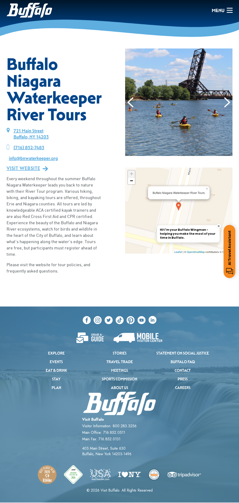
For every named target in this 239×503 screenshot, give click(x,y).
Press (183, 379)
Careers (182, 387)
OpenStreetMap (196, 252)
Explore (56, 353)
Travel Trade (119, 361)
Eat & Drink (56, 370)
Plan (56, 387)
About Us (119, 387)
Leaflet (178, 252)
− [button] (131, 181)
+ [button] (131, 174)
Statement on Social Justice (182, 353)
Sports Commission (119, 379)
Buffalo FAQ (183, 361)
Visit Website (23, 168)
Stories (120, 353)
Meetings (119, 370)
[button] (130, 102)
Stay (56, 379)
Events (56, 361)
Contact (183, 370)
